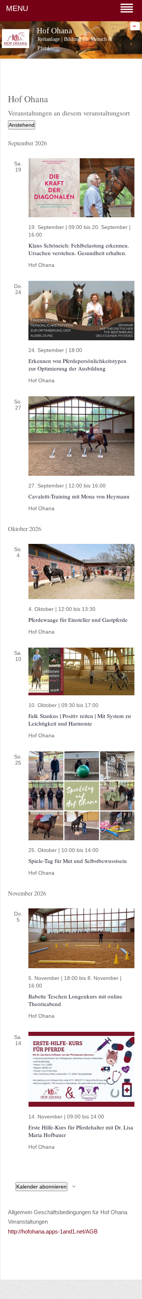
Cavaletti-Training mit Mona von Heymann (79, 496)
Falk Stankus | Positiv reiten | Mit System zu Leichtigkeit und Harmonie (79, 719)
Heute (71, 110)
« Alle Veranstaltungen (32, 125)
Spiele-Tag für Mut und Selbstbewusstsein (77, 860)
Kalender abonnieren (41, 1187)
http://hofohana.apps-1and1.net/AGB (53, 1231)
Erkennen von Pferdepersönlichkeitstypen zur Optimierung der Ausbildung (77, 364)
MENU (17, 8)
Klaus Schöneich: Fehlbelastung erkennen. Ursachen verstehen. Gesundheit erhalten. (78, 249)
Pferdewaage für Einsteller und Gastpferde (78, 619)
